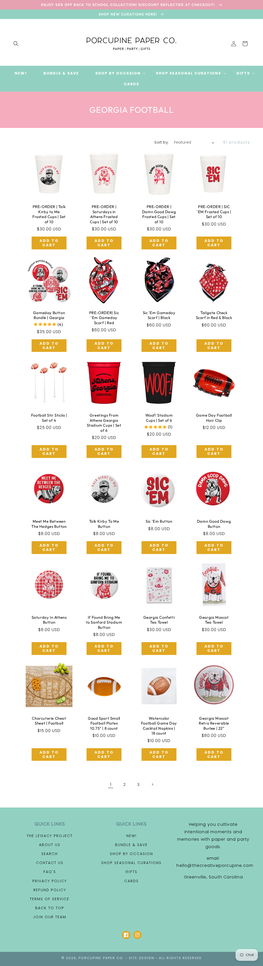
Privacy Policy (49, 881)
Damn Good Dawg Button (214, 524)
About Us (49, 844)
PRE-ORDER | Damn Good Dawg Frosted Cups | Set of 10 (159, 214)
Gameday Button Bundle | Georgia (49, 315)
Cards (131, 881)
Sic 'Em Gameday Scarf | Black (159, 315)
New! (131, 835)
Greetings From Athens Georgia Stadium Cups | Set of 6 (104, 423)
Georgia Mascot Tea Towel (214, 620)
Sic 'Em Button (159, 521)
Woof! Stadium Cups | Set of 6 (159, 418)
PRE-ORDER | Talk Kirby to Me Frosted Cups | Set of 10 (49, 214)
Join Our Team (49, 917)
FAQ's (49, 871)
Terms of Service (49, 899)
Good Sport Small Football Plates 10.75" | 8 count (104, 723)
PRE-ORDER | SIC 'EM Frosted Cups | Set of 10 (214, 211)
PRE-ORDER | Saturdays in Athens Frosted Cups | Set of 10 (104, 214)
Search (49, 853)
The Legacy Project (50, 835)
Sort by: (161, 142)
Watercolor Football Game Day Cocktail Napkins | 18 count (159, 726)
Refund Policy (49, 890)
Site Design (141, 957)
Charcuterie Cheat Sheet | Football (49, 721)
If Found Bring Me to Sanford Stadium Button (104, 622)
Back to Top (49, 908)
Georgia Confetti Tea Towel (159, 620)
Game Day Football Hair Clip (214, 418)
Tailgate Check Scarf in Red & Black (214, 315)
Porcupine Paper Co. (101, 957)
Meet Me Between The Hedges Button (49, 524)
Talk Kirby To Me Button (104, 524)
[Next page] (152, 784)
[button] (16, 43)
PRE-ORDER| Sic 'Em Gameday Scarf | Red (104, 317)
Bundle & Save (131, 844)
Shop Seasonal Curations (131, 862)
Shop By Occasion (131, 853)
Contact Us (49, 862)
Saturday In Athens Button (49, 620)
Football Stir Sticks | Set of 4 (49, 418)
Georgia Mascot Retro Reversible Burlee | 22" (214, 723)
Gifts (131, 871)
